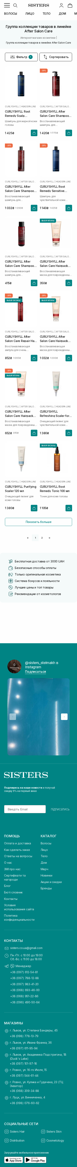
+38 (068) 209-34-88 (24, 1090)
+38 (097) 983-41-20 (24, 984)
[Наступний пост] (64, 716)
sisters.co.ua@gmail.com (26, 948)
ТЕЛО (47, 13)
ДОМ (62, 13)
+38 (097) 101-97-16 (23, 1063)
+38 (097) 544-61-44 (24, 1075)
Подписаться (35, 672)
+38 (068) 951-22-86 (24, 996)
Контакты (10, 899)
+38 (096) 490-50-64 (25, 1002)
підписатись (60, 809)
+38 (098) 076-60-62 (24, 1103)
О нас (8, 862)
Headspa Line (28, 106)
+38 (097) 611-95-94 (24, 1048)
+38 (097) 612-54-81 (24, 972)
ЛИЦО (29, 13)
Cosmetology (55, 1140)
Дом (44, 862)
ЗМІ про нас (12, 869)
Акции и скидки (51, 882)
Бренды (46, 888)
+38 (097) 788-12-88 (24, 978)
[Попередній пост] (12, 716)
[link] (70, 5)
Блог (7, 886)
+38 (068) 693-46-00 (25, 990)
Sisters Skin (54, 1131)
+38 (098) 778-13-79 (24, 1036)
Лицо (44, 849)
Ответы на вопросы (18, 856)
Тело (44, 856)
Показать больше (39, 522)
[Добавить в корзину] (34, 133)
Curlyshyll (12, 106)
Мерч (44, 869)
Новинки (46, 875)
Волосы (46, 843)
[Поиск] (15, 5)
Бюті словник (13, 892)
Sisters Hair (17, 1131)
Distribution (17, 1140)
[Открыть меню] (7, 5)
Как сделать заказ (17, 849)
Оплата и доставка (17, 843)
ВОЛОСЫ (10, 13)
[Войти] (61, 5)
